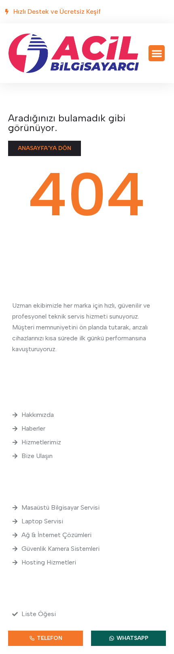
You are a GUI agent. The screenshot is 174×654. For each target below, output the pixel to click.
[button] (157, 53)
